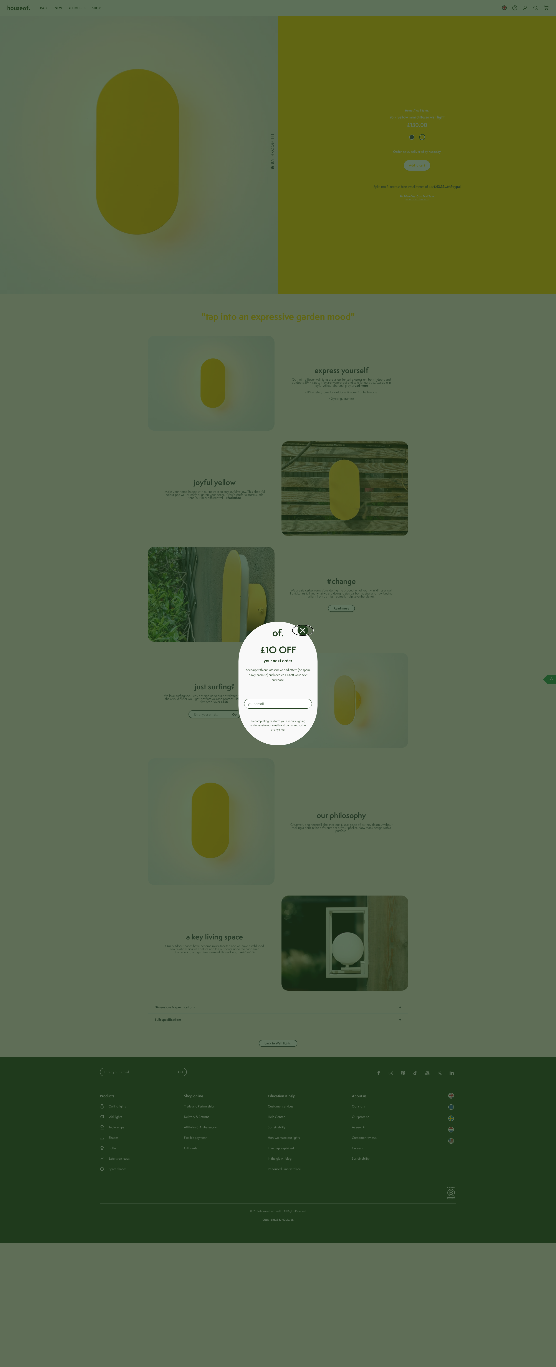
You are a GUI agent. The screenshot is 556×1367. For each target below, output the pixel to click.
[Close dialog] (302, 630)
